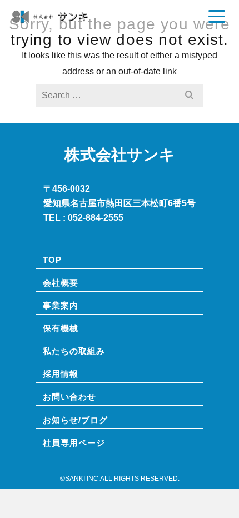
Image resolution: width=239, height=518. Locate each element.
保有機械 (60, 327)
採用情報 (60, 373)
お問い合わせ (69, 396)
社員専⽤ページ (74, 442)
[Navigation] (217, 16)
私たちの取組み (74, 350)
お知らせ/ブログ (75, 419)
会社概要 (60, 282)
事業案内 (60, 305)
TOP (52, 259)
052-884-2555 (95, 217)
